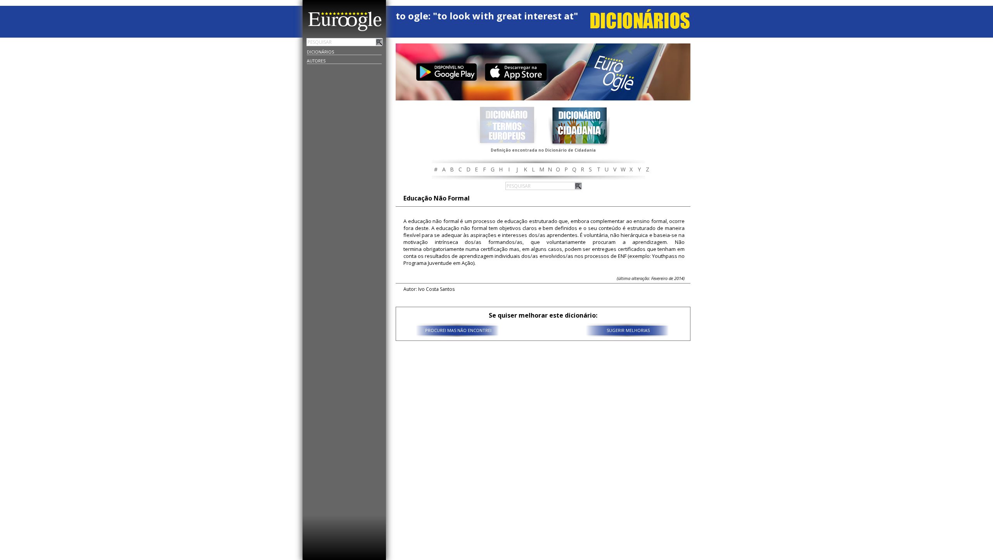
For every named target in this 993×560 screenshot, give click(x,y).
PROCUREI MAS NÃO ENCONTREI (458, 330)
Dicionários (320, 52)
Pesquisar (379, 41)
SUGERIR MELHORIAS (628, 330)
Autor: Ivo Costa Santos (429, 289)
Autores (316, 61)
